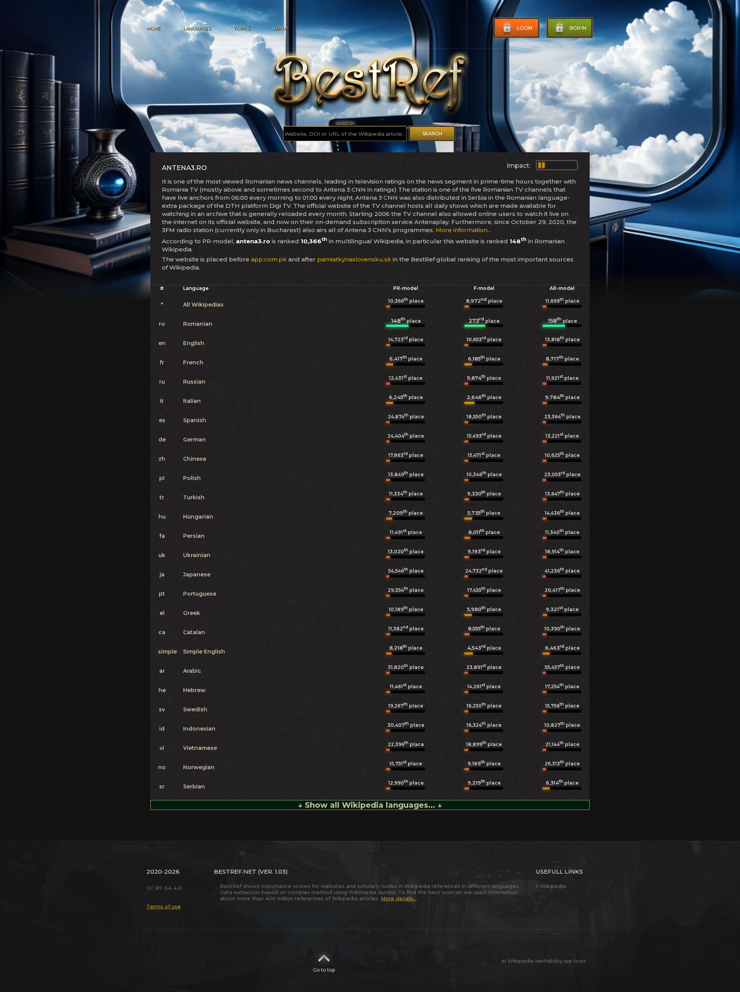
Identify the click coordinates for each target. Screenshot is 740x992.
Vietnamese (200, 747)
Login (524, 28)
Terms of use (163, 906)
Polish (192, 478)
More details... (399, 898)
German (194, 439)
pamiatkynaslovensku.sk (354, 259)
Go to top (324, 970)
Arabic (192, 670)
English (193, 343)
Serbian (194, 786)
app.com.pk (269, 259)
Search (432, 133)
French (193, 362)
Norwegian (199, 767)
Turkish (194, 497)
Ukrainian (196, 555)
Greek (191, 613)
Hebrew (194, 690)
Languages (196, 28)
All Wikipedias (203, 304)
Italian (192, 400)
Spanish (194, 420)
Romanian (197, 323)
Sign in (577, 28)
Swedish (195, 709)
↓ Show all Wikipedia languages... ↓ (370, 805)
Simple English (204, 651)
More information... (463, 230)
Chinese (194, 458)
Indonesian (199, 728)
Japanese (196, 574)
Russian (194, 381)
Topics (242, 28)
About (280, 28)
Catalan (194, 632)
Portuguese (199, 593)
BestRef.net (235, 871)
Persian (194, 535)
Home (153, 28)
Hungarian (198, 516)
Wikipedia (553, 886)
